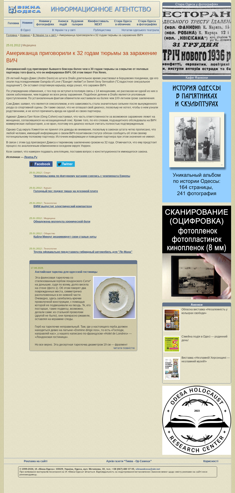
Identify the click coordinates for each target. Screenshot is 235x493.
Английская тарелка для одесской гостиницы (66, 272)
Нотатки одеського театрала (140, 30)
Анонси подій (63, 23)
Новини (27, 22)
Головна (13, 23)
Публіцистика (102, 30)
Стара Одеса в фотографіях (147, 23)
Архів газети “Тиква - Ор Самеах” (129, 461)
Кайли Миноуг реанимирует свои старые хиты (65, 236)
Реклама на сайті (35, 461)
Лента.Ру (30, 157)
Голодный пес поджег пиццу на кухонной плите (66, 191)
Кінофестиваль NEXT (98, 23)
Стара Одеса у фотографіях (196, 4)
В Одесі (26, 30)
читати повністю (124, 348)
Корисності (210, 461)
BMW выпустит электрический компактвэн (63, 206)
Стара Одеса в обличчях (123, 23)
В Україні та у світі (64, 30)
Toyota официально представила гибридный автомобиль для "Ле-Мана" (83, 252)
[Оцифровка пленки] (196, 298)
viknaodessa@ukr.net (148, 469)
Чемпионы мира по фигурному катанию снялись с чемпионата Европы (82, 176)
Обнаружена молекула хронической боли (62, 221)
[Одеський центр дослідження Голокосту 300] (196, 454)
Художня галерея (77, 23)
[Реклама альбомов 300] (196, 201)
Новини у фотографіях (45, 23)
